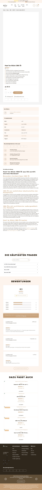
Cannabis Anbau (33, 454)
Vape (15, 6)
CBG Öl (13, 10)
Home (4, 10)
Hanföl (21, 230)
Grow (19, 6)
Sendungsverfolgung (25, 448)
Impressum (14, 452)
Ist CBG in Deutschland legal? (10, 264)
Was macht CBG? (7, 272)
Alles (23, 6)
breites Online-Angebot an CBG (12, 230)
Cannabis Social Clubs (16, 456)
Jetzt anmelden (20, 481)
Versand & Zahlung (25, 452)
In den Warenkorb (18, 92)
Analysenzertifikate (15, 454)
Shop (8, 10)
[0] (37, 6)
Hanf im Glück (23, 135)
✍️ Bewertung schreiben (21, 295)
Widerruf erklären (24, 454)
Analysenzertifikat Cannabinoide (15, 112)
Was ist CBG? (6, 269)
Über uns (32, 450)
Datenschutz (14, 450)
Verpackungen (24, 450)
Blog (31, 448)
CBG (10, 10)
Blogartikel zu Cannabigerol (30, 228)
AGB (13, 448)
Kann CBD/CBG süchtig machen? (10, 266)
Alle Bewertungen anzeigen (21, 368)
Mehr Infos (24, 316)
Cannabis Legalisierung (16, 458)
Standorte (28, 229)
